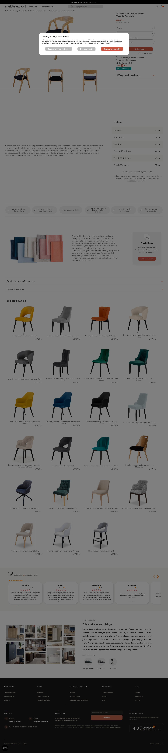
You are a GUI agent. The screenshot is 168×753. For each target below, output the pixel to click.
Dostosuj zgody (86, 49)
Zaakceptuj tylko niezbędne (58, 49)
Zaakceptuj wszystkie (112, 49)
